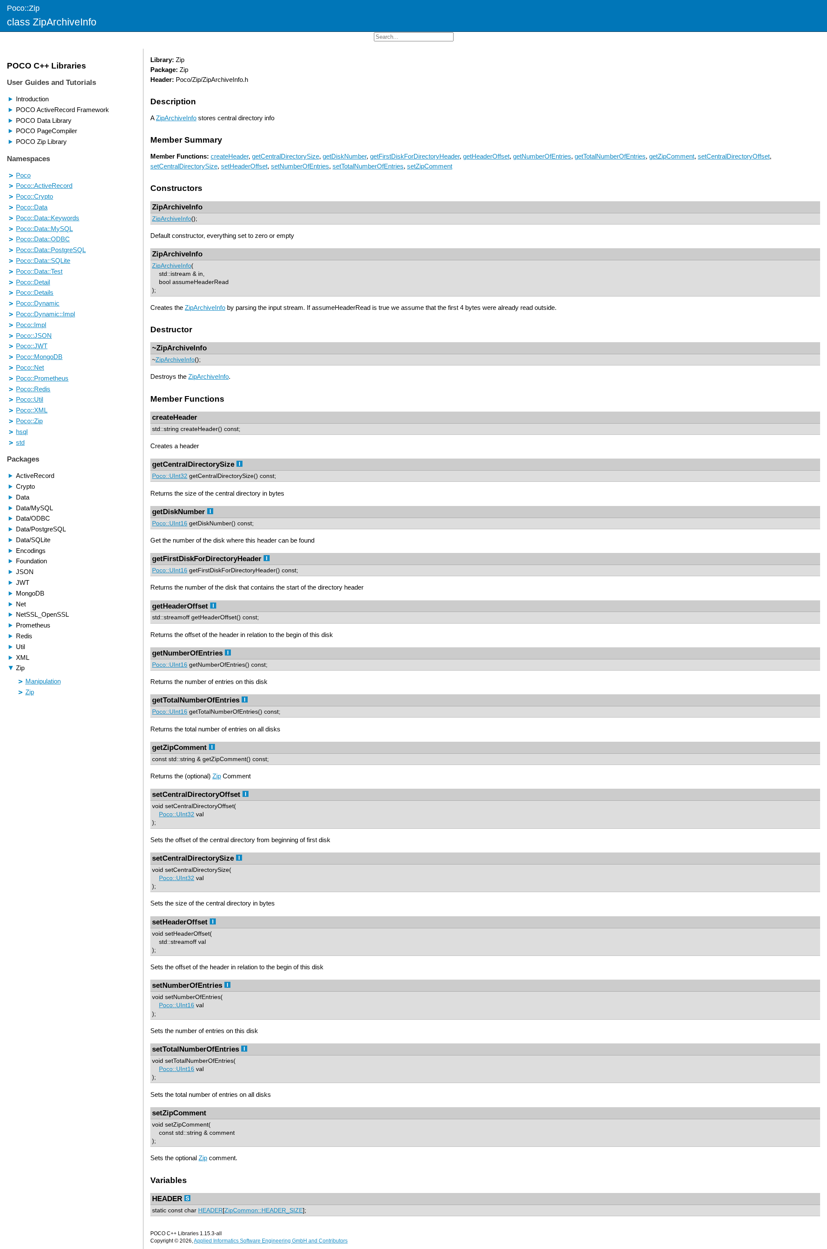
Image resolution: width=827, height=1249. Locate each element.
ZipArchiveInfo (176, 118)
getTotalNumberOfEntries (610, 156)
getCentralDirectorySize (285, 156)
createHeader (230, 156)
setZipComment (429, 166)
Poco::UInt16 (169, 523)
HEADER (210, 1210)
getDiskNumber (345, 156)
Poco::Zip (23, 7)
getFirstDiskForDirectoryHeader (415, 156)
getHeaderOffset (486, 156)
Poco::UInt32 (169, 476)
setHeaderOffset (244, 166)
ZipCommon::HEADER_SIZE (263, 1210)
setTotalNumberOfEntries (368, 166)
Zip (216, 776)
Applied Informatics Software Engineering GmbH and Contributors (271, 1241)
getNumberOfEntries (542, 156)
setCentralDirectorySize (184, 166)
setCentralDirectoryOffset (734, 156)
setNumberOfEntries (300, 166)
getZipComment (671, 156)
